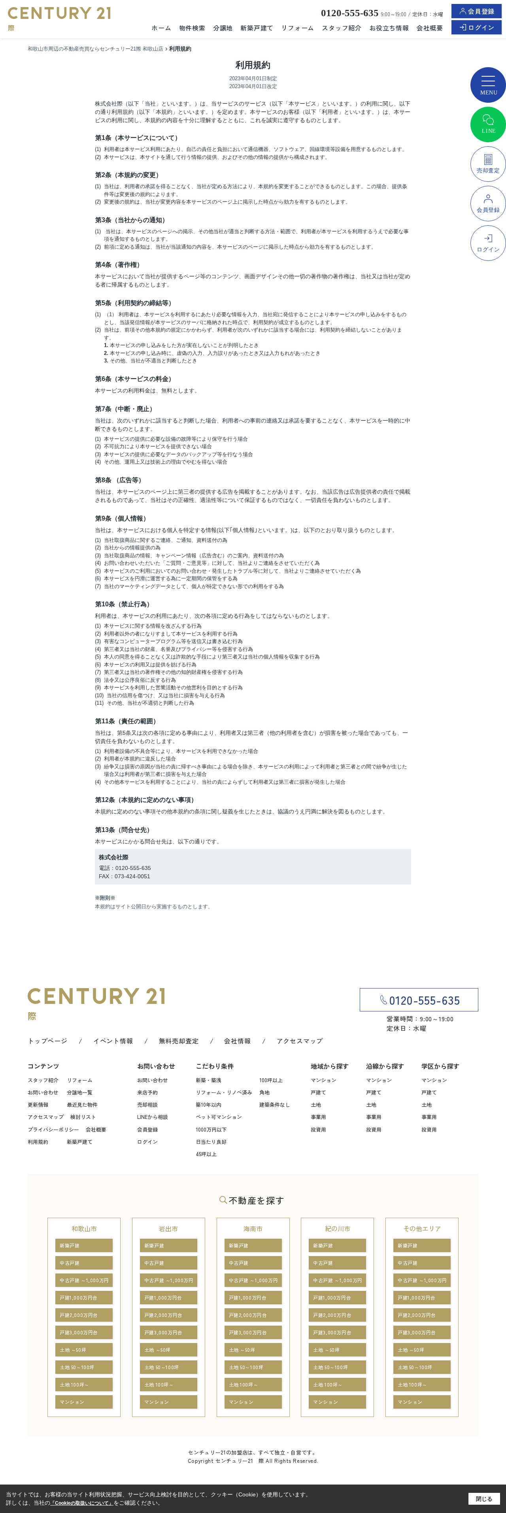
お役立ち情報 (389, 27)
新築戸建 (69, 1245)
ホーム (161, 27)
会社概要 (430, 27)
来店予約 (147, 1092)
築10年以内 (208, 1104)
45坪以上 (206, 1154)
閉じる (484, 1499)
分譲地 (223, 27)
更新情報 (38, 1104)
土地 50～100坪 (77, 1367)
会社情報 (237, 1040)
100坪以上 (271, 1080)
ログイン (481, 27)
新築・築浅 (208, 1080)
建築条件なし (274, 1104)
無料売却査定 (179, 1040)
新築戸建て (257, 27)
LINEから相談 (152, 1117)
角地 (264, 1092)
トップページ (48, 1040)
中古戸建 (69, 1262)
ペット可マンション (219, 1117)
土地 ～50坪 (73, 1349)
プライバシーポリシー (53, 1129)
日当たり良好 (211, 1141)
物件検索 (192, 27)
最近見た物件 (82, 1104)
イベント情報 (113, 1040)
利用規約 (38, 1141)
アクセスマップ (300, 1040)
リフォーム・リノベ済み (224, 1092)
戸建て (318, 1092)
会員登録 (481, 11)
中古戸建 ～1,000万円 (84, 1280)
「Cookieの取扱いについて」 (81, 1503)
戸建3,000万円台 (79, 1332)
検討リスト (83, 1117)
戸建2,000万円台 (79, 1314)
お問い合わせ (43, 1092)
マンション (323, 1080)
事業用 (318, 1117)
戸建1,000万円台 (79, 1297)
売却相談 (147, 1104)
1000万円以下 (211, 1129)
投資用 (318, 1129)
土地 (316, 1104)
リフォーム (297, 27)
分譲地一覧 (80, 1092)
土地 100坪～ (74, 1384)
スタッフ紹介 (342, 27)
